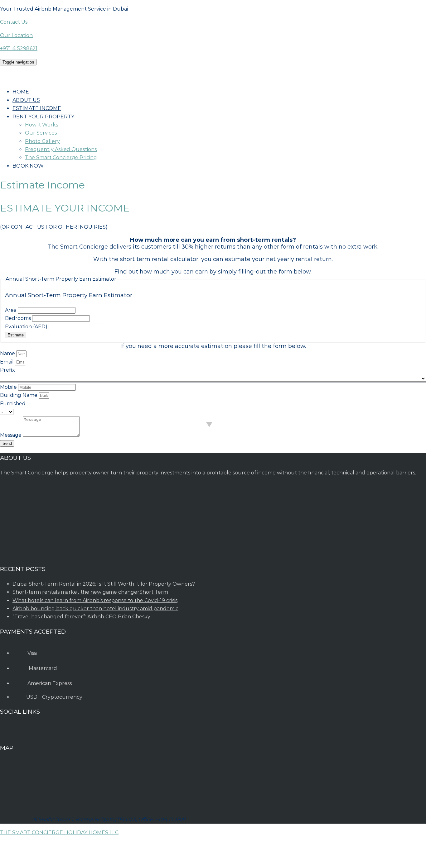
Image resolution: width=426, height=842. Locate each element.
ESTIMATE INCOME (36, 108)
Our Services (41, 133)
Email (7, 362)
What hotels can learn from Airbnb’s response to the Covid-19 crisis (94, 600)
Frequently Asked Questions (61, 149)
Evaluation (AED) (27, 327)
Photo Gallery (42, 141)
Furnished (13, 404)
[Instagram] (5, 733)
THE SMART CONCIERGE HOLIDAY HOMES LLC (59, 832)
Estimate (15, 335)
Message (11, 435)
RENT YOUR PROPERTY (43, 117)
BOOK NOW (28, 166)
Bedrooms (18, 318)
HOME (20, 92)
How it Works (41, 125)
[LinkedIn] (37, 733)
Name (8, 353)
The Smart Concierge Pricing (61, 157)
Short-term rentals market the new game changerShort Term (90, 592)
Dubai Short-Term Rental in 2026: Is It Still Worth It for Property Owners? (103, 584)
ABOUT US (26, 100)
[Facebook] (22, 733)
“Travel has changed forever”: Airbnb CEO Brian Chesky (81, 617)
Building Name (19, 395)
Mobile (9, 387)
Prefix (7, 370)
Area (11, 310)
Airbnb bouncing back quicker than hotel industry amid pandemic (95, 608)
